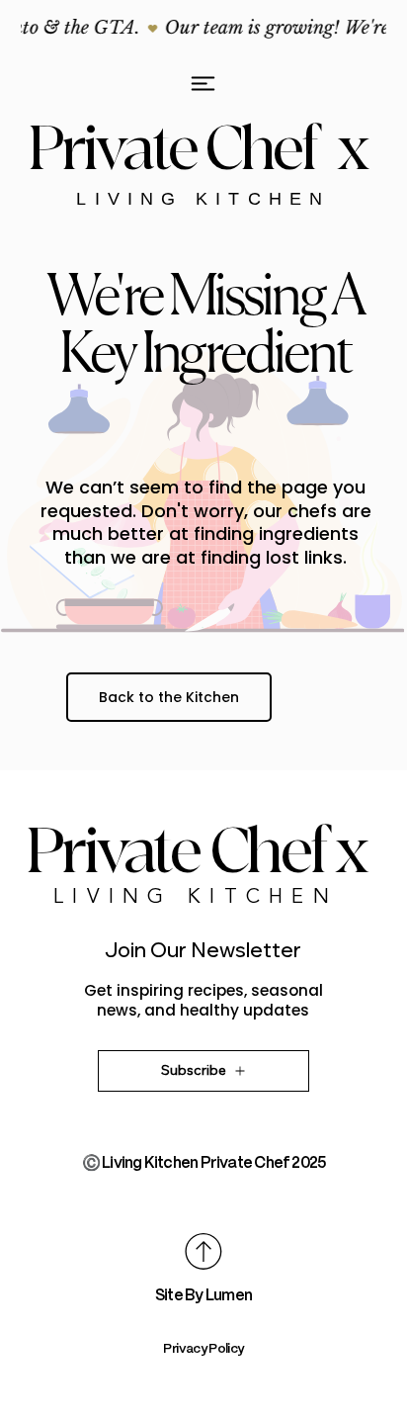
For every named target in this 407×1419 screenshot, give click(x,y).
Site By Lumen (203, 1295)
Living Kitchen (203, 199)
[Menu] (204, 83)
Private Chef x (203, 150)
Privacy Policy (203, 1348)
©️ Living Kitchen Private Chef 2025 (204, 1163)
